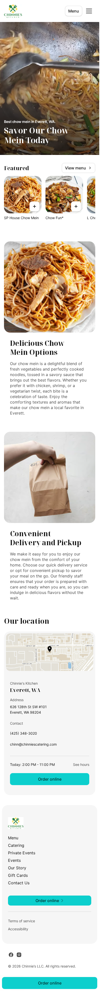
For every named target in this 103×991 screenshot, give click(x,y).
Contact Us (19, 882)
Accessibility (18, 929)
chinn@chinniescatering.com (33, 745)
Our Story (17, 867)
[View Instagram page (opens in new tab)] (19, 955)
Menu (73, 10)
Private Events (21, 852)
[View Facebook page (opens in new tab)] (11, 955)
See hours (81, 764)
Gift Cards (18, 875)
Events (14, 860)
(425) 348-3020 (23, 734)
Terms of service (21, 921)
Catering (16, 845)
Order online (50, 779)
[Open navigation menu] (89, 11)
